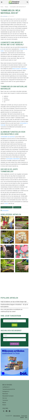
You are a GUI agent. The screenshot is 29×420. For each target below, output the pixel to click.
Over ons (4, 398)
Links (26, 417)
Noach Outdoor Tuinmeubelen (20, 68)
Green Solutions (16, 415)
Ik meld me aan (14, 344)
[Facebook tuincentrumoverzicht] (6, 411)
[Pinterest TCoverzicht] (9, 411)
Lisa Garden (4, 16)
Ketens (4, 404)
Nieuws (6, 6)
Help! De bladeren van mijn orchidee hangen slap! (14, 301)
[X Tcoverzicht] (3, 411)
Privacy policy (24, 415)
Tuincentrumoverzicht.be (8, 389)
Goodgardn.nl (5, 391)
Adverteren (5, 393)
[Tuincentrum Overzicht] (14, 2)
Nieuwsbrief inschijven (8, 396)
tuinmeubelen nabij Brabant (12, 158)
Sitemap (22, 417)
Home (2, 6)
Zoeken (14, 325)
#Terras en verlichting (6, 207)
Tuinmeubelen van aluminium (8, 136)
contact (6, 203)
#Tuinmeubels (17, 207)
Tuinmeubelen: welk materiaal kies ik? (18, 6)
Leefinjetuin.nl (5, 387)
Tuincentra (5, 400)
